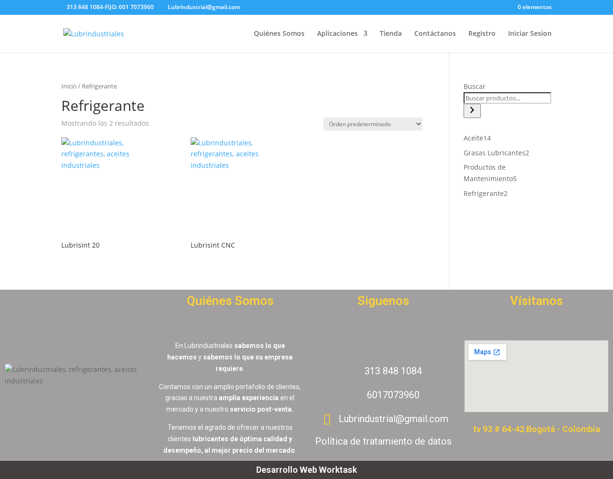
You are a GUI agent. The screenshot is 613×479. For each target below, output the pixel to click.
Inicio (69, 86)
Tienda (391, 34)
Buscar (475, 86)
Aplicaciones (337, 34)
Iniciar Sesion (530, 34)
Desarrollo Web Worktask (306, 470)
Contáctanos (435, 34)
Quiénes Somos (279, 34)
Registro (482, 34)
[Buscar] (472, 111)
